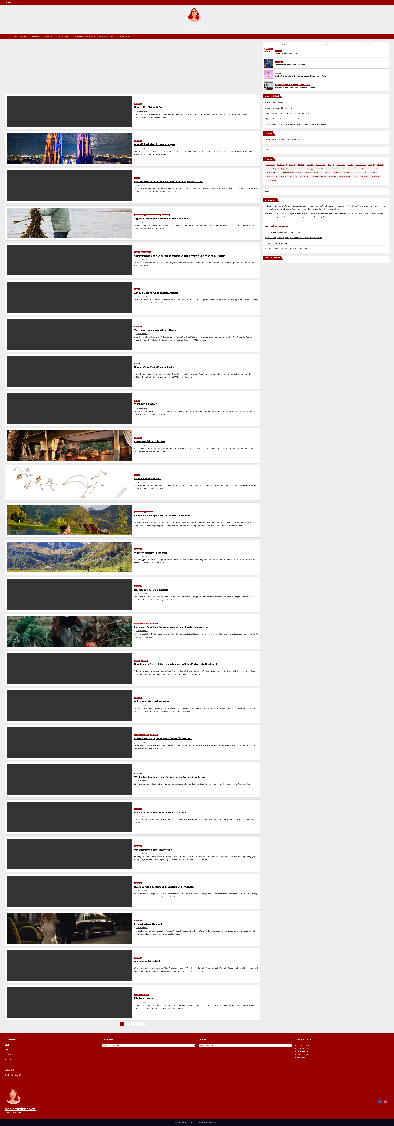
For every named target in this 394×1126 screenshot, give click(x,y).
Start (7, 1045)
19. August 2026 (142, 816)
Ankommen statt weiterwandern (152, 701)
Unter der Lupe (301, 1057)
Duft (350, 190)
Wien (355, 202)
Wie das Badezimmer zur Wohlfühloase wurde (160, 812)
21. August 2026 (142, 668)
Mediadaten (9, 1060)
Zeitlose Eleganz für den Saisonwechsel (156, 292)
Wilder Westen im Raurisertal (150, 552)
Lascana (352, 194)
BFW (301, 190)
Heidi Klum (271, 194)
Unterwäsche (271, 202)
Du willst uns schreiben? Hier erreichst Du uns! (282, 139)
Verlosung (304, 202)
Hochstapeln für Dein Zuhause (151, 589)
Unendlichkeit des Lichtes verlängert (290, 65)
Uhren (374, 198)
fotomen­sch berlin (302, 1054)
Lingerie (374, 194)
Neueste (285, 44)
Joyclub (319, 194)
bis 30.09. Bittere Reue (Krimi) (276, 294)
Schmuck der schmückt (147, 478)
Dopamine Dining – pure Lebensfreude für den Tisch (163, 738)
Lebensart (36, 36)
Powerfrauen (19, 36)
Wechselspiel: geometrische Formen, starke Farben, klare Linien (169, 777)
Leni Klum (363, 194)
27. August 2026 (142, 222)
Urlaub (283, 202)
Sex (358, 198)
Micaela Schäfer (287, 198)
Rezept (337, 198)
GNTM (380, 190)
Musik (299, 198)
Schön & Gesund (106, 36)
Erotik (371, 190)
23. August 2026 (142, 519)
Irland (301, 194)
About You (270, 190)
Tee (366, 198)
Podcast (318, 198)
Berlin (292, 190)
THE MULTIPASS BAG (145, 404)
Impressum (9, 1065)
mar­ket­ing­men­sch (302, 1051)
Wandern (332, 202)
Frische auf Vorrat (144, 998)
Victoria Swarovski (318, 202)
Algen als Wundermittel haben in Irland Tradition (295, 87)
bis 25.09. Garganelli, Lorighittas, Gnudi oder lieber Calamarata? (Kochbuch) (293, 289)
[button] (387, 36)
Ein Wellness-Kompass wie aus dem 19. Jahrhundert (162, 515)
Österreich (271, 206)
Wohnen (364, 202)
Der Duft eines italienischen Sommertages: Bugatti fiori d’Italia (300, 76)
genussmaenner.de (303, 1048)
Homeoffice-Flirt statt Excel (286, 53)
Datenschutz (9, 1070)
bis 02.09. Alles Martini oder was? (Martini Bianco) (283, 284)
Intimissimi (291, 194)
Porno (327, 198)
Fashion (49, 36)
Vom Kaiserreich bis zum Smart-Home (155, 330)
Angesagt (368, 44)
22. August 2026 (142, 594)
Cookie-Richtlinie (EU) (13, 1075)
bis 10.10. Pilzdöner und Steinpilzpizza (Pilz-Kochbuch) (286, 300)
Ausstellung (282, 190)
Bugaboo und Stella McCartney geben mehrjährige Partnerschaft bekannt (175, 664)
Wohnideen (376, 202)
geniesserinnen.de (197, 26)
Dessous (341, 190)
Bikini (310, 190)
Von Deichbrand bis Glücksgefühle (153, 849)
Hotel (281, 194)
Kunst (342, 194)
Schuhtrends (348, 198)
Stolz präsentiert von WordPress (185, 1122)
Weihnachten (344, 202)
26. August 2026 (142, 297)
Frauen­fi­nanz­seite (302, 1045)
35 (138, 1024)
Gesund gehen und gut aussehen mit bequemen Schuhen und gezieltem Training (179, 255)
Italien (310, 194)
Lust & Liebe (62, 36)
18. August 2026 (142, 891)
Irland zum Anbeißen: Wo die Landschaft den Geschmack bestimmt (171, 627)
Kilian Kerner (331, 194)
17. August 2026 (142, 965)
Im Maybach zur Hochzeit (148, 924)
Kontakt (8, 1055)
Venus (293, 202)
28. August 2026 (142, 111)
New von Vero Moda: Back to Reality (154, 367)
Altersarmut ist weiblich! (147, 961)
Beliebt (326, 44)
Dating (331, 190)
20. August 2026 (142, 742)
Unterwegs (124, 36)
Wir (6, 1050)
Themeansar (213, 1122)
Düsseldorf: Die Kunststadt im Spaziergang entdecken (164, 886)
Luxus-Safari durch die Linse (149, 441)
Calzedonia (320, 190)
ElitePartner (361, 190)
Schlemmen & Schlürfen (84, 36)
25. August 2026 (142, 371)
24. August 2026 (142, 445)
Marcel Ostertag (272, 198)
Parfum (307, 198)
